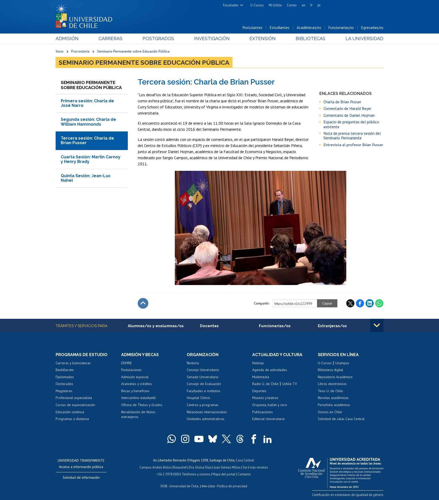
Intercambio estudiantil (138, 397)
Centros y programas (202, 405)
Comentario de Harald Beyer (347, 108)
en (303, 5)
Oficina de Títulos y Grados (141, 405)
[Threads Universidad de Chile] (240, 438)
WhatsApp (379, 303)
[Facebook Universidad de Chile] (253, 438)
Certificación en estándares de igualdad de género (347, 495)
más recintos (259, 467)
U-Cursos (257, 5)
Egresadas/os (372, 27)
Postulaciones (131, 370)
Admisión (67, 38)
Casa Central (245, 460)
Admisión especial (135, 377)
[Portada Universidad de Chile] (86, 15)
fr (311, 5)
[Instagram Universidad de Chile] (185, 438)
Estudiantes (279, 27)
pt (319, 5)
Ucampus (342, 363)
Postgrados (158, 38)
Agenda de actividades (269, 370)
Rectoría (193, 363)
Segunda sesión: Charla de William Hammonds (88, 121)
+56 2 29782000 (167, 474)
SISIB (163, 486)
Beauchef (180, 467)
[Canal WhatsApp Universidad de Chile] (171, 438)
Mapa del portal (224, 474)
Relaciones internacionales (207, 412)
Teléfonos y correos (196, 474)
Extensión (262, 38)
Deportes (259, 391)
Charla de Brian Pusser (342, 101)
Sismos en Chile (330, 412)
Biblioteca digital (330, 370)
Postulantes (252, 27)
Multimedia (260, 377)
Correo (292, 5)
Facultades (231, 5)
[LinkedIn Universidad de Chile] (267, 438)
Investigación (212, 38)
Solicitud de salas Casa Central (341, 418)
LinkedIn (370, 303)
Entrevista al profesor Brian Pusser (353, 144)
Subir (143, 303)
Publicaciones (262, 412)
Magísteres (64, 391)
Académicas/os (309, 27)
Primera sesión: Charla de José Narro (87, 103)
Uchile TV (289, 383)
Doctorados (64, 383)
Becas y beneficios (135, 391)
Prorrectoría (80, 51)
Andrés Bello (161, 467)
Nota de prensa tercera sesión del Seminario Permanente (352, 135)
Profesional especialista (74, 397)
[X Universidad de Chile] (226, 438)
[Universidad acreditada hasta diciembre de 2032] (340, 471)
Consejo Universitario (203, 370)
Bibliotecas (310, 38)
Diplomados (65, 377)
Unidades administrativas (205, 418)
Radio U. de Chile (265, 383)
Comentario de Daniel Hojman (349, 115)
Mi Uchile (275, 5)
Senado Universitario (202, 377)
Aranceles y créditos (136, 383)
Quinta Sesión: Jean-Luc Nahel (86, 178)
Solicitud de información (81, 477)
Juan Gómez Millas (227, 467)
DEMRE (126, 363)
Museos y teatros (265, 397)
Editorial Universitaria (268, 418)
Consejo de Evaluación (204, 383)
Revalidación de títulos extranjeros (138, 414)
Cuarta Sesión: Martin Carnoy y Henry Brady (90, 159)
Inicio (60, 51)
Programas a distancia (72, 418)
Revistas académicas (333, 397)
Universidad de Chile (183, 486)
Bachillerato (65, 370)
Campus (145, 467)
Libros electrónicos (332, 383)
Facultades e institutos (203, 391)
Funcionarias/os (341, 27)
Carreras (110, 38)
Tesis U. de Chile (330, 391)
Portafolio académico (334, 405)
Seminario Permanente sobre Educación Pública (133, 51)
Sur (245, 467)
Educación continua (70, 412)
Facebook (360, 303)
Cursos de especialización (75, 405)
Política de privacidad (232, 486)
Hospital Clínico (198, 397)
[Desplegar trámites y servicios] (376, 325)
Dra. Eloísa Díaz (200, 467)
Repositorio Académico (335, 377)
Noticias (258, 363)
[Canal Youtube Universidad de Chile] (199, 438)
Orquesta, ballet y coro (269, 405)
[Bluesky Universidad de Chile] (212, 438)
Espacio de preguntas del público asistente (351, 124)
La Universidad (364, 38)
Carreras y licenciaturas (73, 363)
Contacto (244, 474)
